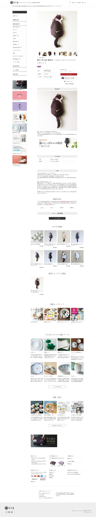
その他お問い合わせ (42, 496)
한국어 (51, 207)
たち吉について (51, 472)
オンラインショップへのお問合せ (72, 472)
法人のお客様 (51, 475)
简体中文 (62, 207)
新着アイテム (15, 15)
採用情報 (50, 477)
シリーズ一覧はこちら (57, 386)
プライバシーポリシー (80, 510)
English (42, 207)
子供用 (14, 38)
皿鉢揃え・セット (16, 35)
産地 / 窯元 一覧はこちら (57, 425)
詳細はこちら (69, 458)
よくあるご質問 (41, 494)
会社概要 (50, 474)
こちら (47, 204)
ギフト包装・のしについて (69, 81)
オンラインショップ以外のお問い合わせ (73, 474)
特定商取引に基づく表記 (87, 510)
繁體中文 (72, 207)
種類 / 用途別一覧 (16, 26)
